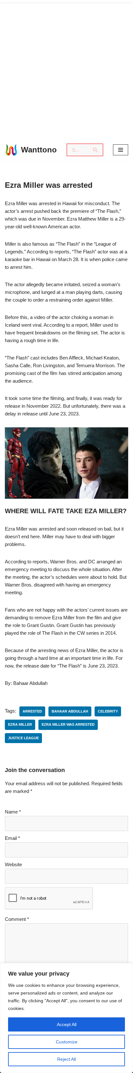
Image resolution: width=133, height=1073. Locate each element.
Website (13, 864)
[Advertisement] (66, 69)
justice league (23, 738)
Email (12, 838)
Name (13, 811)
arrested (32, 711)
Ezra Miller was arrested (68, 724)
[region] (66, 1018)
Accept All (67, 1024)
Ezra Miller (20, 724)
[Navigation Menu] (120, 149)
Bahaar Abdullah (70, 711)
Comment (17, 919)
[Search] (95, 149)
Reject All (66, 1059)
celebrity (108, 711)
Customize (66, 1041)
